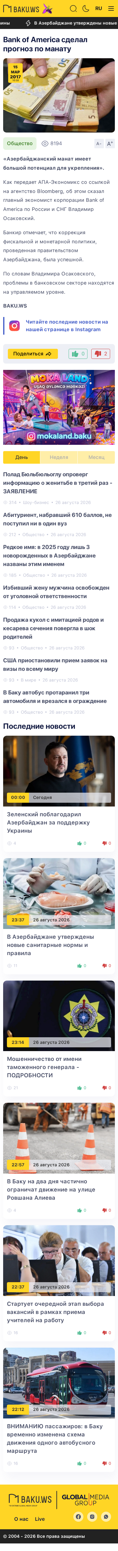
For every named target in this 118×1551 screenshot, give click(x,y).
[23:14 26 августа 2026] (59, 1015)
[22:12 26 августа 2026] (59, 1383)
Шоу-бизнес (36, 502)
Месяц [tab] (96, 457)
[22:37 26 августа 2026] (59, 1260)
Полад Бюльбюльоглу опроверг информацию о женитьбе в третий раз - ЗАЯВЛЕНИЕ (57, 483)
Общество (20, 143)
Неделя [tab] (59, 457)
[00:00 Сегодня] (59, 770)
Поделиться (28, 354)
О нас (21, 1519)
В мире (28, 679)
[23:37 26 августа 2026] (59, 893)
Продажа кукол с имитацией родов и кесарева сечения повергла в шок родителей (53, 628)
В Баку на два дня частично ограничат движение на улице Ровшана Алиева (51, 1189)
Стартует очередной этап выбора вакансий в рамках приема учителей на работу (55, 1311)
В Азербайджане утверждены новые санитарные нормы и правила (50, 944)
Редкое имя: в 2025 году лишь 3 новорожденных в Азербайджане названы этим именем (49, 555)
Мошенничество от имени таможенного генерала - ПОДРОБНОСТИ (44, 1067)
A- (99, 143)
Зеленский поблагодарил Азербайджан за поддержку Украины (48, 822)
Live (40, 1519)
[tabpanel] (59, 593)
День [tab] (21, 457)
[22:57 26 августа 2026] (59, 1138)
